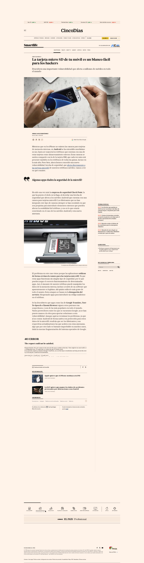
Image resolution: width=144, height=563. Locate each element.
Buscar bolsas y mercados (106, 262)
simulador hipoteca (40, 510)
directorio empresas (84, 510)
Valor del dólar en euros (105, 22)
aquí (67, 409)
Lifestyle (79, 50)
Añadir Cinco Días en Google (80, 139)
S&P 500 (46, 22)
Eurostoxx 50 (84, 22)
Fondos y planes (67, 38)
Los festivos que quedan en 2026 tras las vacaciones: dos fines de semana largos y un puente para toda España (108, 210)
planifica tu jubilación (62, 510)
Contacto (26, 559)
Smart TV (68, 50)
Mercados (47, 38)
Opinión (83, 38)
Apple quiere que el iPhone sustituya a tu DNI (62, 376)
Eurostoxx (105, 270)
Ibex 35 (29, 22)
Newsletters (76, 559)
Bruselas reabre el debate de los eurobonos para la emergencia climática (108, 225)
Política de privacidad (57, 559)
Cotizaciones (59, 38)
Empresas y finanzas (39, 38)
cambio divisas (74, 510)
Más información (36, 409)
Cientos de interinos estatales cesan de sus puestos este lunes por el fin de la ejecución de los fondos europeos (109, 218)
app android (114, 510)
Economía (53, 38)
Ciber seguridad (36, 56)
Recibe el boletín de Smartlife (41, 367)
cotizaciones (95, 510)
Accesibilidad (65, 559)
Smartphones (57, 50)
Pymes (88, 50)
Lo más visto (102, 244)
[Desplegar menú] (25, 30)
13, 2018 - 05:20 (37, 135)
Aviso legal (30, 559)
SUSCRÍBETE (105, 38)
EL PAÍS (88, 37)
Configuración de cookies (46, 559)
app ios (106, 510)
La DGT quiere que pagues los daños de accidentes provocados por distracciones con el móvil (64, 388)
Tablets (63, 50)
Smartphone (35, 401)
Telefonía (71, 401)
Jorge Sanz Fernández (40, 133)
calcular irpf (29, 510)
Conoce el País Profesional (72, 519)
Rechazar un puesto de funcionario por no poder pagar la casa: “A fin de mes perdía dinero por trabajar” (109, 250)
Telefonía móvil (63, 401)
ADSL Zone (115, 45)
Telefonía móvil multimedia (52, 401)
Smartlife (31, 45)
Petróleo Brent (64, 22)
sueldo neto (51, 510)
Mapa (69, 559)
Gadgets (74, 50)
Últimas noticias (76, 38)
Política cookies (37, 559)
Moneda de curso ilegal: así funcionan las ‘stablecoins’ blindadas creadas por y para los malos (108, 231)
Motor (84, 50)
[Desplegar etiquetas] (86, 401)
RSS (72, 559)
